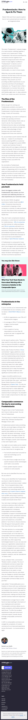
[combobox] (24, 2)
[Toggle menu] (26, 2)
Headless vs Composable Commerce (5, 708)
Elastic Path (14, 384)
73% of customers (9, 226)
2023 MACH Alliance (15, 312)
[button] (25, 715)
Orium (7, 2)
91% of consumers (19, 222)
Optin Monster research (17, 239)
